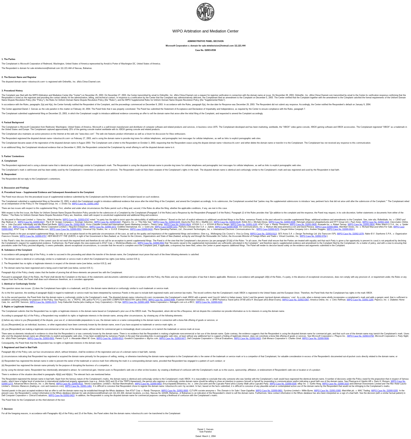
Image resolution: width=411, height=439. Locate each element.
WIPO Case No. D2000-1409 (135, 302)
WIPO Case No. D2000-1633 (335, 383)
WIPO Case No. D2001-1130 (244, 224)
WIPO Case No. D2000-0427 (31, 222)
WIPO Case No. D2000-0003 (148, 383)
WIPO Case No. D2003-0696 (161, 300)
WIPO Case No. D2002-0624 (177, 224)
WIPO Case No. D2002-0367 (295, 300)
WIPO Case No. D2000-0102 (209, 302)
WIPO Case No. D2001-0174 (43, 302)
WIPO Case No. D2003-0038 (282, 222)
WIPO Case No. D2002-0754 (313, 236)
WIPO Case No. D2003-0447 (107, 222)
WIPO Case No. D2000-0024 (340, 229)
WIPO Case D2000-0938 (226, 227)
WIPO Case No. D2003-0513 (109, 338)
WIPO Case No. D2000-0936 (315, 338)
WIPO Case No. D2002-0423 (247, 338)
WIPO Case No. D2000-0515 (69, 383)
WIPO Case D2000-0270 (267, 229)
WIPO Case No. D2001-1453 (85, 203)
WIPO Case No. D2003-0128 (227, 222)
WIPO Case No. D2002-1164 (375, 222)
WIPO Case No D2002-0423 (61, 395)
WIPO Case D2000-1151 (166, 227)
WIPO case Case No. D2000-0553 (65, 229)
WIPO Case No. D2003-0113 (263, 234)
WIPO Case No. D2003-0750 (360, 336)
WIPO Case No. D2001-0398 (26, 227)
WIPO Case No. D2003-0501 (40, 338)
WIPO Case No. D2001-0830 (303, 224)
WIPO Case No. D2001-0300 (327, 390)
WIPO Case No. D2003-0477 (172, 338)
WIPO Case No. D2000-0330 (283, 383)
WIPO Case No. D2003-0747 (76, 219)
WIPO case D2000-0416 (141, 229)
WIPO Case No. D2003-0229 (166, 222)
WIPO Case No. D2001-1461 (78, 386)
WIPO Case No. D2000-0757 (33, 236)
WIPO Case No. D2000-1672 (102, 227)
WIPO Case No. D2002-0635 (71, 224)
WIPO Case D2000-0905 (326, 227)
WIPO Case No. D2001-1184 (360, 300)
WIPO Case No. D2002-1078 (350, 234)
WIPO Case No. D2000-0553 (151, 243)
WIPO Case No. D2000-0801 (269, 390)
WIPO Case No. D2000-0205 (384, 390)
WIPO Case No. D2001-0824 (361, 224)
